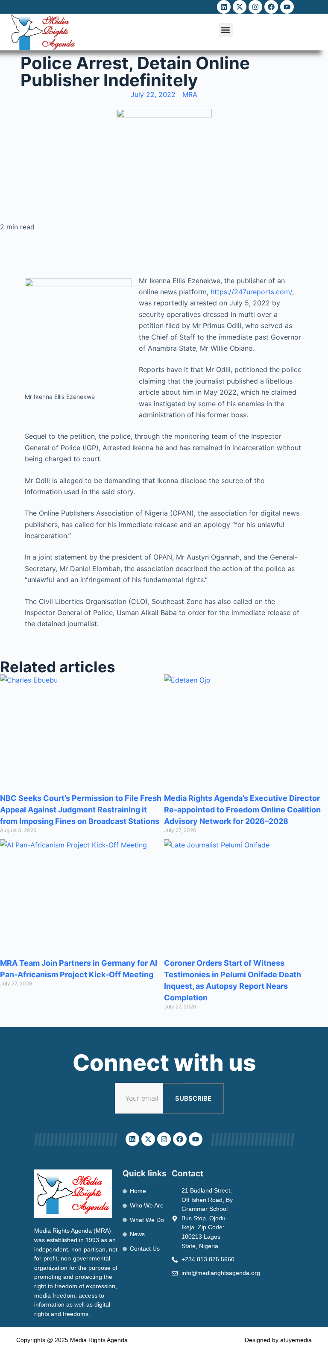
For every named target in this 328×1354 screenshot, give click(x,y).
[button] (226, 30)
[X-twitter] (239, 7)
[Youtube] (287, 7)
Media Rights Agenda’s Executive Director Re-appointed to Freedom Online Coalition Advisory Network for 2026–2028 (242, 810)
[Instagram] (255, 7)
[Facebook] (271, 7)
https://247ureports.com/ (251, 291)
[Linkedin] (224, 7)
